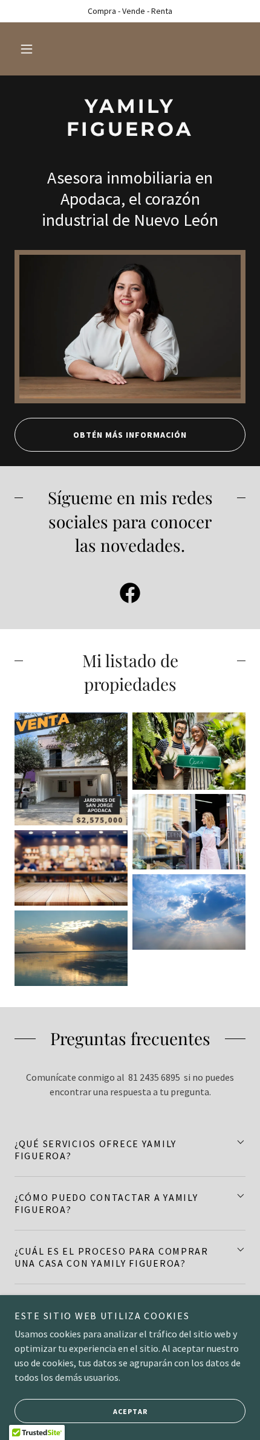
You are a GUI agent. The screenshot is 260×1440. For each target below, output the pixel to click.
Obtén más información (130, 434)
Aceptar (130, 1411)
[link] (130, 118)
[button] (27, 49)
